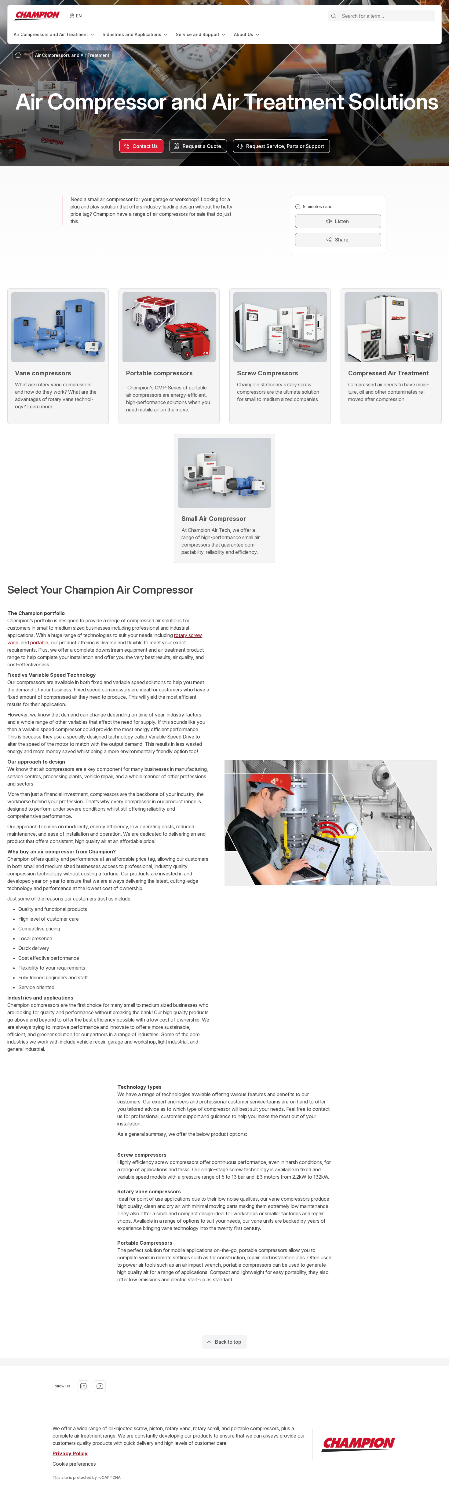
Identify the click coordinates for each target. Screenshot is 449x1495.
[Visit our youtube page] (100, 1386)
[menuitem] (54, 34)
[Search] (333, 15)
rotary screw (188, 635)
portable (39, 642)
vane (12, 642)
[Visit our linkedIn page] (83, 1386)
